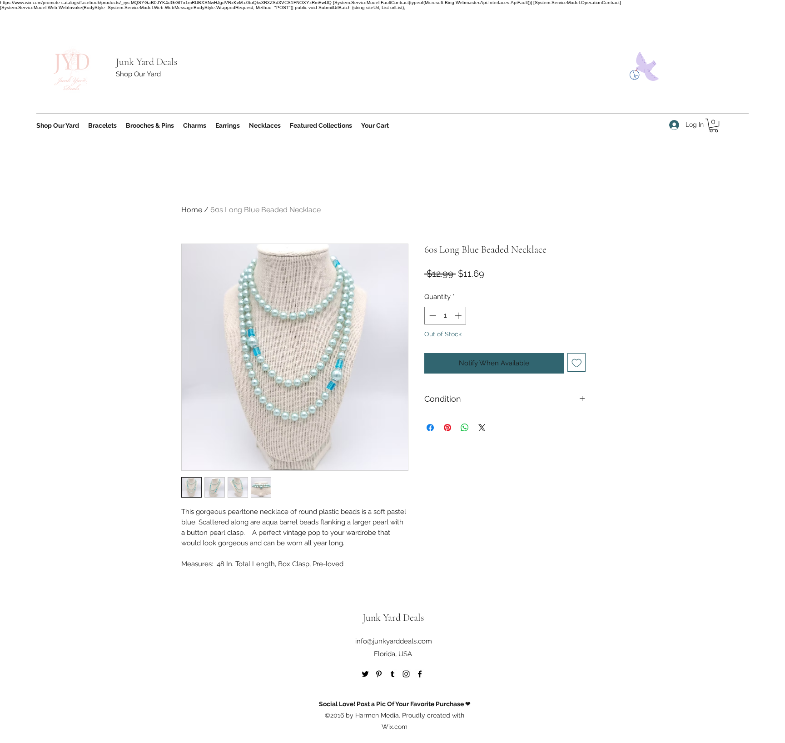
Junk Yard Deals (146, 62)
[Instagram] (406, 673)
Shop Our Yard (138, 74)
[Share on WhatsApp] (464, 427)
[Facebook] (419, 673)
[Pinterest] (378, 673)
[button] (714, 125)
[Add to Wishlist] (576, 362)
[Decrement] (432, 315)
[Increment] (459, 315)
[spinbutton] (445, 315)
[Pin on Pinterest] (447, 427)
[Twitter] (365, 673)
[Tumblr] (392, 673)
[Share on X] (482, 427)
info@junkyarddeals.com (393, 641)
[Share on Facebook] (430, 427)
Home (191, 209)
